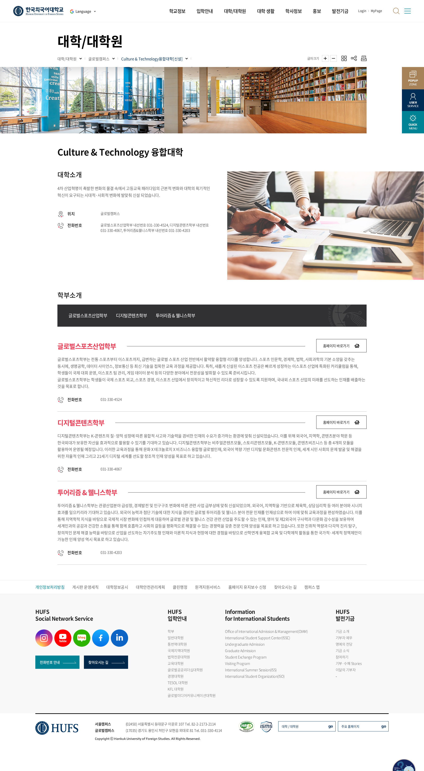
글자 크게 (325, 58)
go (330, 726)
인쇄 (363, 58)
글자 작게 (333, 58)
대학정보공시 (117, 587)
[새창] (44, 632)
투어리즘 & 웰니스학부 (175, 315)
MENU (413, 126)
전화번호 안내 (50, 662)
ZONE (413, 82)
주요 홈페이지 (350, 726)
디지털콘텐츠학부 (131, 315)
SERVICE (413, 104)
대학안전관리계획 (150, 587)
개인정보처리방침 (49, 587)
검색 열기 (396, 11)
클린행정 (180, 587)
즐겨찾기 (344, 58)
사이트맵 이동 (407, 11)
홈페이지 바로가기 (336, 345)
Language (83, 11)
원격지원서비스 (208, 587)
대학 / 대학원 (290, 726)
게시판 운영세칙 (85, 587)
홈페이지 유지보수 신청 (247, 587)
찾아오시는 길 (285, 587)
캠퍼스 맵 (312, 587)
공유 (354, 58)
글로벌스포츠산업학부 (87, 315)
